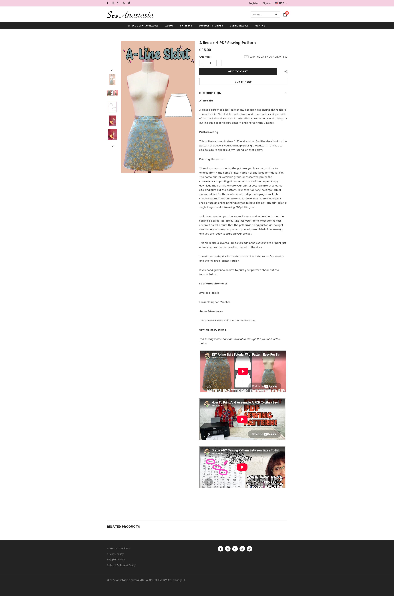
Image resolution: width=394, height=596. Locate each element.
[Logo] (130, 14)
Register (254, 3)
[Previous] (112, 70)
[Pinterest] (119, 3)
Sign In (267, 3)
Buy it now (243, 82)
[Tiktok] (130, 3)
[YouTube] (125, 3)
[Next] (112, 146)
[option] (158, 107)
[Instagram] (114, 3)
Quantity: (205, 57)
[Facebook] (109, 3)
